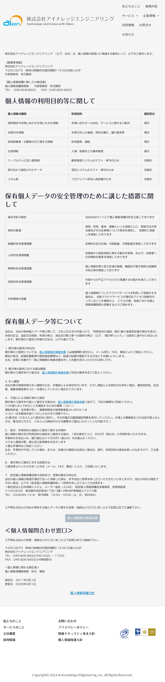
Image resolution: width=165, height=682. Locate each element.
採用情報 (128, 25)
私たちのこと (131, 6)
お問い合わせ (67, 621)
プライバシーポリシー (73, 627)
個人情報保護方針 (82, 593)
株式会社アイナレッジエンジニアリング (70, 18)
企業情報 (149, 15)
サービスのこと (14, 627)
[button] (136, 15)
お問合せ (145, 25)
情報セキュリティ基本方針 (76, 633)
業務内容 (151, 6)
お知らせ (128, 34)
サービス (128, 15)
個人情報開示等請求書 (52, 352)
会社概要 (9, 633)
